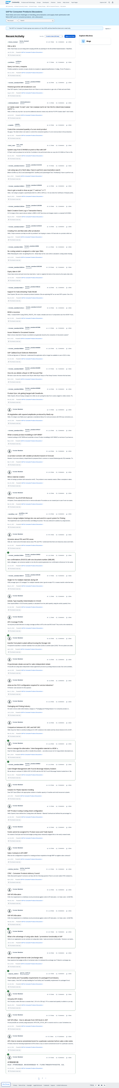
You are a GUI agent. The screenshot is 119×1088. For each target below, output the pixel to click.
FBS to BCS (12, 46)
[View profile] (13, 42)
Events (59, 2)
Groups (39, 2)
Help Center (66, 2)
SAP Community (9, 6)
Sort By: (42, 36)
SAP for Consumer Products (53, 6)
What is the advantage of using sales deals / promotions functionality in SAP (35, 936)
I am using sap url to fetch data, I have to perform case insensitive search (34, 170)
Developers (46, 2)
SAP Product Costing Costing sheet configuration (25, 811)
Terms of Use (22, 1085)
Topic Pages (74, 2)
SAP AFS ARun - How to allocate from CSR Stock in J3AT (28, 1020)
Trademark (46, 1085)
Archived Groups (33, 6)
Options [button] (107, 28)
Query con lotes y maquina (17, 66)
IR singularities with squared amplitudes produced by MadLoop (30, 414)
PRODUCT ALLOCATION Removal (20, 498)
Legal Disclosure (37, 1085)
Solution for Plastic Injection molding (21, 790)
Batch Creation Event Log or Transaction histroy (25, 210)
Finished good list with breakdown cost (22, 87)
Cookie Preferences (62, 1085)
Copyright (29, 1085)
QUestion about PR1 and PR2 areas (21, 539)
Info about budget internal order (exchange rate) (25, 958)
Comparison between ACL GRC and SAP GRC (24, 727)
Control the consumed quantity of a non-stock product (27, 129)
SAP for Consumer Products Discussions (31, 52)
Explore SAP (103, 2)
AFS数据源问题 (13, 1062)
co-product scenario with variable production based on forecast (31, 456)
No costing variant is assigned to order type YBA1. (25, 251)
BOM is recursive (14, 312)
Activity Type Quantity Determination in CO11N (24, 601)
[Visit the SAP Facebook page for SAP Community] (95, 1085)
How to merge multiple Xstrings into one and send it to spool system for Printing (36, 518)
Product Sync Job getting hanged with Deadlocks (25, 393)
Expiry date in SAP (14, 271)
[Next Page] (45, 1078)
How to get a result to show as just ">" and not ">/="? (27, 190)
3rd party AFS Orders (15, 999)
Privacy (15, 1085)
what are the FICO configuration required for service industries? (30, 685)
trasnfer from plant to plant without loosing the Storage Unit (29, 643)
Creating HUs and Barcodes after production (24, 231)
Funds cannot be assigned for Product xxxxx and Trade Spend (30, 832)
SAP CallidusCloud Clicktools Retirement (22, 353)
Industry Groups (41, 6)
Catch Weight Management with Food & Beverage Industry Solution (32, 769)
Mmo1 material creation (16, 477)
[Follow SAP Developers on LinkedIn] (104, 1085)
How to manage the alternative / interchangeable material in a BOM (32, 748)
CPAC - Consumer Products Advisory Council (24, 873)
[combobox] (37, 20)
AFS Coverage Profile (15, 622)
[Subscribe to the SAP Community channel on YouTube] (101, 1085)
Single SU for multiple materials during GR (23, 580)
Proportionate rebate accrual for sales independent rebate (29, 664)
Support (53, 1085)
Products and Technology (28, 2)
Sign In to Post (70, 36)
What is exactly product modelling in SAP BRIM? (25, 435)
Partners (53, 2)
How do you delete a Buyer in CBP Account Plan (25, 373)
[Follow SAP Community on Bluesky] (98, 1085)
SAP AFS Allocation (14, 894)
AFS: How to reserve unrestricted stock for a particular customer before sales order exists (40, 1041)
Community (15, 2)
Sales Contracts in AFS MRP (18, 853)
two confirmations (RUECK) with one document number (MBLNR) (31, 559)
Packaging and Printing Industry (19, 706)
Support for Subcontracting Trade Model (22, 292)
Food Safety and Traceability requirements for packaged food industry (33, 978)
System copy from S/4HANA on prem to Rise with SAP (27, 150)
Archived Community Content (21, 6)
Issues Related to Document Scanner (21, 332)
